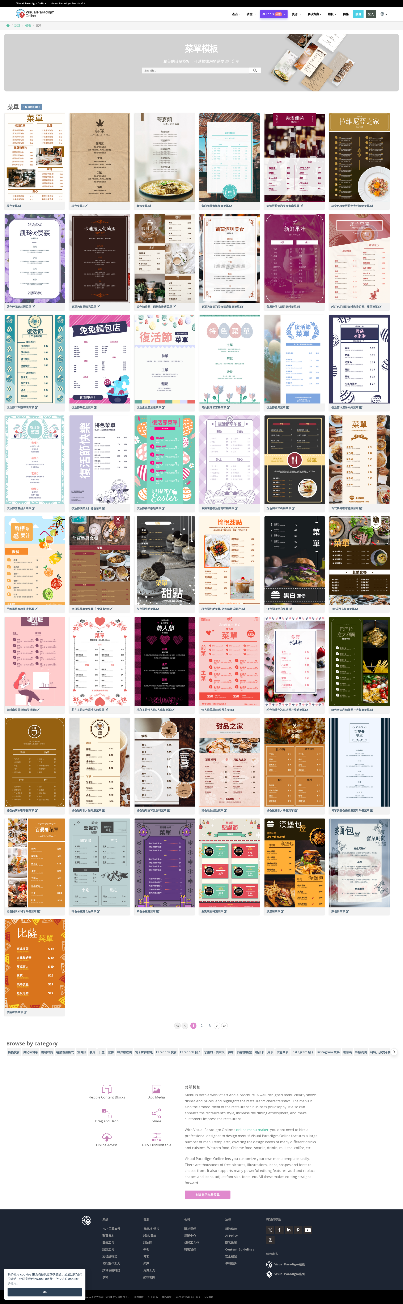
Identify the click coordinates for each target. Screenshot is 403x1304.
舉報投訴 (231, 1263)
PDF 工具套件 (111, 1229)
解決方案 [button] (313, 14)
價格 (346, 14)
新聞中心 (190, 1236)
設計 (17, 25)
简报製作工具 (111, 1263)
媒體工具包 (191, 1242)
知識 (146, 1263)
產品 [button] (235, 14)
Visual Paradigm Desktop (66, 3)
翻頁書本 (108, 1236)
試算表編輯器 (111, 1270)
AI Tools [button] (271, 14)
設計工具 (108, 1249)
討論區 (147, 1242)
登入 (371, 14)
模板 (28, 25)
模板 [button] (331, 14)
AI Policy (231, 1236)
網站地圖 (149, 1277)
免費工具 (149, 1270)
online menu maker (252, 1129)
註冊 (358, 14)
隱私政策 (231, 1242)
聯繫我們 (190, 1249)
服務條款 (231, 1229)
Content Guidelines (239, 1249)
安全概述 (231, 1256)
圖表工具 (108, 1242)
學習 (146, 1249)
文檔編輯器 (109, 1256)
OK (45, 1292)
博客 (146, 1256)
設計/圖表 (149, 1236)
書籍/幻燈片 (151, 1229)
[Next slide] (394, 1052)
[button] (251, 14)
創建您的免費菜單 (208, 1195)
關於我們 (190, 1229)
